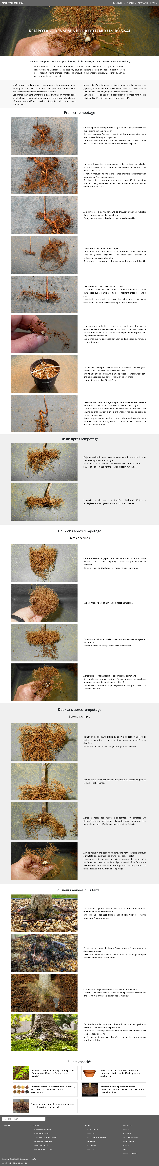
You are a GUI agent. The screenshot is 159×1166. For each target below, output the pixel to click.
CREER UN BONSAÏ (41, 1145)
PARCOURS (117, 3)
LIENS (125, 1149)
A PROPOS (127, 1133)
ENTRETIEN (91, 1141)
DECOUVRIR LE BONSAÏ (42, 1129)
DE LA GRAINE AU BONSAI (96, 1137)
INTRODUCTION (93, 1129)
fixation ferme (95, 373)
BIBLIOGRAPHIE (129, 1141)
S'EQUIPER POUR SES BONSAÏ (45, 1137)
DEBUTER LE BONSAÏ (41, 1133)
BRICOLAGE (91, 1149)
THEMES (130, 3)
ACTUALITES (143, 3)
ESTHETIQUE (92, 1145)
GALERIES (126, 1145)
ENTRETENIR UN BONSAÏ (43, 1141)
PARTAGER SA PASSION (43, 1149)
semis (37, 85)
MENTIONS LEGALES (130, 1153)
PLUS (152, 3)
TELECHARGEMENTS (130, 1137)
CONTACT (126, 1129)
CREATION (91, 1133)
